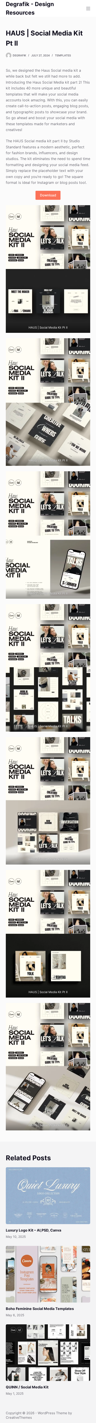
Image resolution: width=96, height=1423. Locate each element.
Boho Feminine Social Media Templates (40, 1308)
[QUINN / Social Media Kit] (48, 1352)
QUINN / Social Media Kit (27, 1387)
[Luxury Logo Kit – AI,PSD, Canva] (48, 1195)
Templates (63, 55)
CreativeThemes (19, 1417)
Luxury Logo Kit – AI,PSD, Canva (33, 1230)
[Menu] (88, 9)
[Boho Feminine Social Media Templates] (48, 1274)
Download (48, 195)
